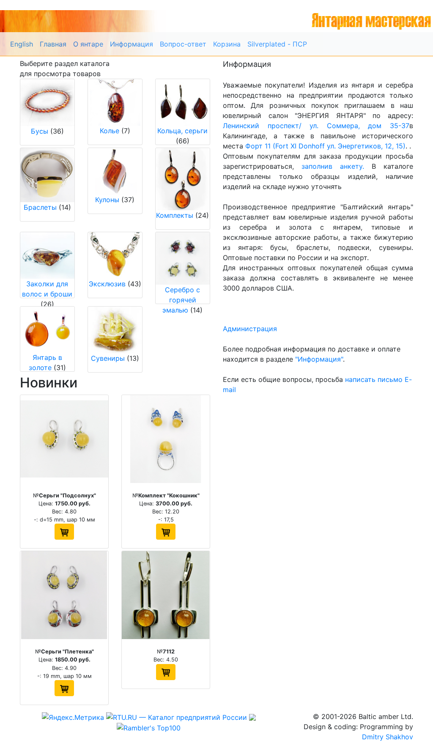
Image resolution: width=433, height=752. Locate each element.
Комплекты (174, 215)
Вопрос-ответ (183, 44)
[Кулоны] (115, 171)
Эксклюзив (107, 284)
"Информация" (319, 359)
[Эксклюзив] (115, 255)
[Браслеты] (47, 175)
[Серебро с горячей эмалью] (183, 258)
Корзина (227, 44)
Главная (53, 44)
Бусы (39, 131)
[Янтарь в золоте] (47, 330)
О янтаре (88, 44)
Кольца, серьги (182, 130)
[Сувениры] (115, 330)
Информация (131, 44)
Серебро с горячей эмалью (181, 299)
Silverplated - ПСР (277, 44)
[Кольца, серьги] (183, 102)
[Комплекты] (183, 179)
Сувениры (108, 358)
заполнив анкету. (332, 166)
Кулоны (107, 199)
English (21, 44)
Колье (109, 130)
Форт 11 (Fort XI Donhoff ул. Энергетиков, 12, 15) (325, 146)
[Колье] (115, 102)
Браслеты (40, 207)
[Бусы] (47, 102)
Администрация (250, 328)
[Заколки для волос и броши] (47, 255)
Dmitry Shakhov (387, 737)
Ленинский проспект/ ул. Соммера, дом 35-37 (316, 125)
